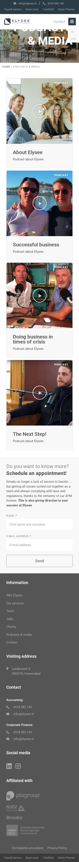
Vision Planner (66, 9)
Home (6, 66)
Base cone (32, 9)
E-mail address (17, 536)
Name (10, 515)
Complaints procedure (27, 848)
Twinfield (48, 9)
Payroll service (12, 9)
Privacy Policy (57, 848)
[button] (39, 111)
